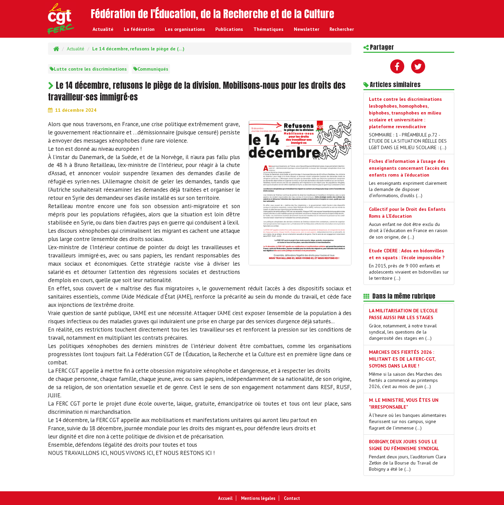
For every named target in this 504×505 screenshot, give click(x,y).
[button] (341, 29)
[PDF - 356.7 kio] (300, 192)
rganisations (185, 29)
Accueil (225, 498)
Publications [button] (229, 29)
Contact (292, 498)
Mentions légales (258, 498)
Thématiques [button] (268, 29)
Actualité (103, 29)
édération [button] (139, 29)
